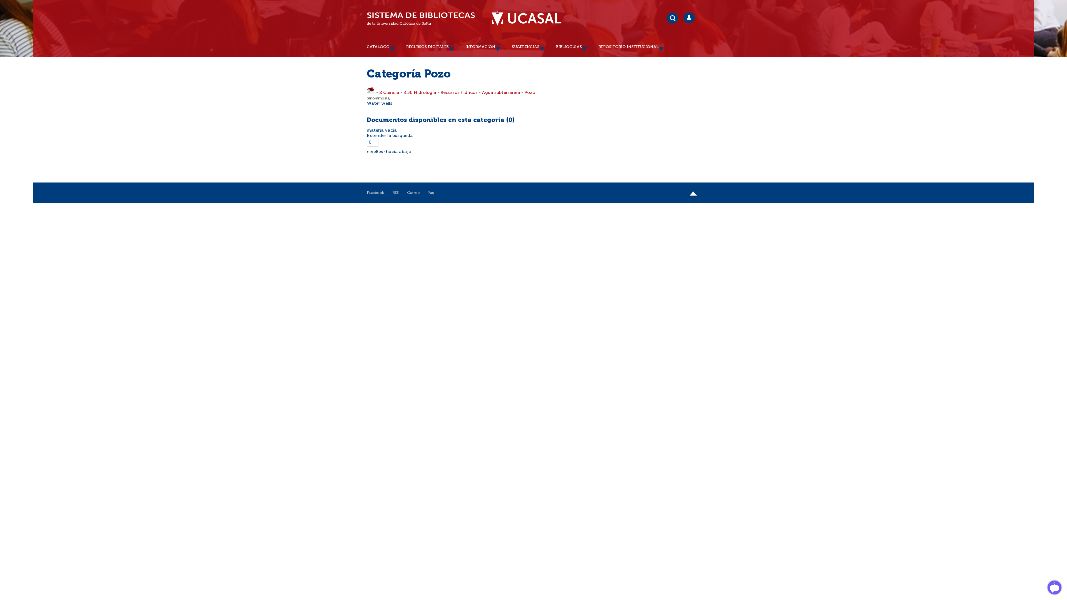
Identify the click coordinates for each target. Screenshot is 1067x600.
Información (480, 47)
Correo (413, 193)
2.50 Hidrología (419, 93)
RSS (395, 193)
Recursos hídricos (459, 93)
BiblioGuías (569, 47)
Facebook (375, 193)
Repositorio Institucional (629, 47)
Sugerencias (525, 47)
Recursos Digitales (427, 47)
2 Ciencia (389, 93)
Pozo (529, 93)
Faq (431, 193)
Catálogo (378, 47)
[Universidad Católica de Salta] (526, 18)
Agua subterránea (501, 93)
